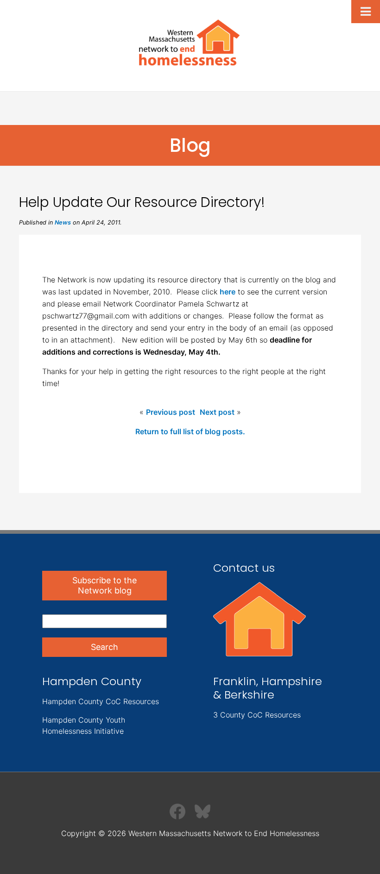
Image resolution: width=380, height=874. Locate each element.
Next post (217, 412)
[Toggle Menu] (365, 11)
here (227, 291)
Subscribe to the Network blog (104, 585)
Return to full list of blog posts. (190, 431)
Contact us (244, 567)
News (63, 222)
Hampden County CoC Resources (100, 701)
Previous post (170, 412)
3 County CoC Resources (257, 714)
